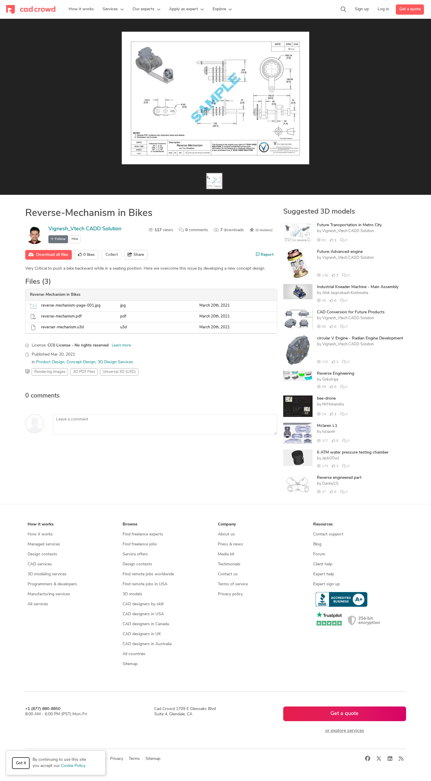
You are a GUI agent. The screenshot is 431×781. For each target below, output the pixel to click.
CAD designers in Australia (147, 644)
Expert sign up (326, 584)
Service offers (135, 554)
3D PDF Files (84, 372)
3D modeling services (47, 574)
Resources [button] (323, 524)
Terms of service (233, 584)
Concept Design (81, 362)
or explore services (344, 730)
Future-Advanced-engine (340, 252)
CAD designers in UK (142, 634)
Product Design (50, 362)
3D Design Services (115, 362)
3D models (132, 594)
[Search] (343, 9)
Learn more (121, 345)
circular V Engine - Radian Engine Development (360, 338)
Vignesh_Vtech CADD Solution (84, 229)
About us (226, 534)
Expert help (323, 574)
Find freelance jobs (140, 544)
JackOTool (330, 458)
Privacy (116, 759)
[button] (113, 9)
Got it (21, 763)
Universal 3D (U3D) (119, 372)
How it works (40, 534)
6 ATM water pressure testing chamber (352, 452)
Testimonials (229, 564)
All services (38, 604)
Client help (322, 564)
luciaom (328, 432)
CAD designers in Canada (146, 624)
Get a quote (410, 9)
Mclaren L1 (327, 426)
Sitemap (130, 664)
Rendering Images (49, 372)
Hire (75, 239)
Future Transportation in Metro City (349, 225)
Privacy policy (230, 594)
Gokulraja (330, 379)
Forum (319, 554)
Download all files (51, 255)
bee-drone (326, 398)
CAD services (40, 564)
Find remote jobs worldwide (148, 574)
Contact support (328, 534)
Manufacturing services (49, 594)
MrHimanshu (333, 404)
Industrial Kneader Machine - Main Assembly (357, 287)
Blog (317, 544)
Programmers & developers (52, 584)
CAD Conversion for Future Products (351, 312)
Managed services (44, 544)
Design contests (42, 554)
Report (266, 255)
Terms (134, 759)
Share (138, 255)
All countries (134, 654)
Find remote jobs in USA (145, 584)
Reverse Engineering (335, 373)
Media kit (226, 554)
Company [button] (227, 524)
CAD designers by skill (143, 604)
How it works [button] (41, 524)
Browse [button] (130, 524)
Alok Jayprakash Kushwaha (345, 293)
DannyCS (330, 484)
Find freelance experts (143, 534)
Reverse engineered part (339, 478)
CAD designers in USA (143, 614)
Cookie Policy (73, 766)
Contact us (228, 574)
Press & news (230, 544)
